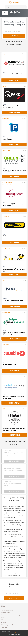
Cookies (3, 622)
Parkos (4, 280)
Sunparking (6, 344)
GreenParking (6, 150)
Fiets (4, 408)
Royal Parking (5, 118)
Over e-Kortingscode (7, 610)
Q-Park (4, 86)
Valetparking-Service (7, 376)
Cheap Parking (6, 312)
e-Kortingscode (15, 632)
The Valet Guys (6, 248)
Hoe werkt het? (5, 612)
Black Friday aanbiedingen (8, 625)
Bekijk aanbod (14, 112)
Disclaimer (4, 620)
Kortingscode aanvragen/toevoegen (11, 615)
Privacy (3, 617)
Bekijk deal (14, 80)
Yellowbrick (6, 216)
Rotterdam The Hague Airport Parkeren (7, 183)
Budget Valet (5, 54)
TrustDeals (4, 627)
